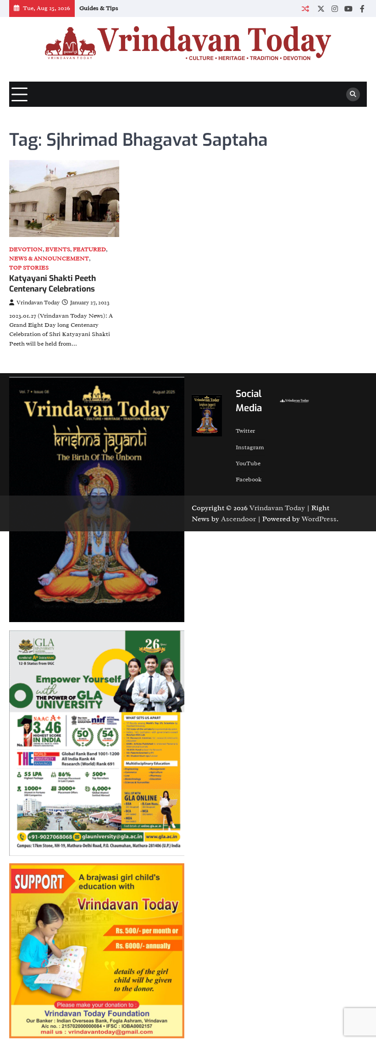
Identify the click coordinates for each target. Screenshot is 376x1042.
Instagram (250, 447)
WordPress (319, 519)
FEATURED (89, 249)
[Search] (353, 94)
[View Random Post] (305, 8)
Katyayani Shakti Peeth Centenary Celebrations (52, 283)
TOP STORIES (29, 268)
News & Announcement (49, 258)
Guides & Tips (98, 8)
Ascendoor (238, 519)
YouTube (248, 463)
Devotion (26, 249)
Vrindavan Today (38, 302)
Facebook (249, 479)
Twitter (245, 431)
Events (57, 249)
